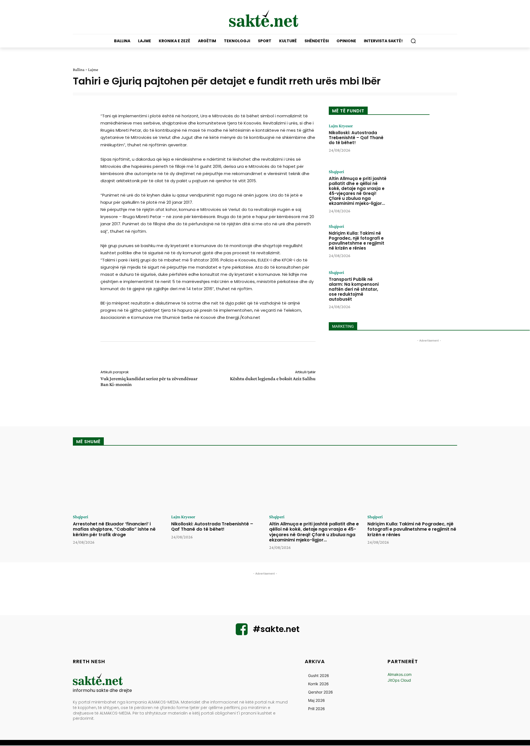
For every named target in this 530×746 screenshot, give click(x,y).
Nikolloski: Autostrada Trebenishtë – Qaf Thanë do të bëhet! (356, 138)
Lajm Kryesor (341, 126)
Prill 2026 (316, 708)
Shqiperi (336, 172)
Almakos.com (400, 674)
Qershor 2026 (320, 692)
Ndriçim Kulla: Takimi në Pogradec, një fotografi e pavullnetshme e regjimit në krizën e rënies (356, 240)
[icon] (242, 632)
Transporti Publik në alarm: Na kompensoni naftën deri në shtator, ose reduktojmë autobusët (354, 289)
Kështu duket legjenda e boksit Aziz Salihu (273, 378)
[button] (413, 40)
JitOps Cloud (399, 680)
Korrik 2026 (318, 683)
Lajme (93, 69)
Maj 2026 (316, 700)
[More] (319, 356)
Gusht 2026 (318, 675)
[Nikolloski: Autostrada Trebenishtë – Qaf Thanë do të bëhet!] (409, 141)
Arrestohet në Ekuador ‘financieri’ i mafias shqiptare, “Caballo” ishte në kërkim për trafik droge (114, 529)
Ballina (78, 69)
